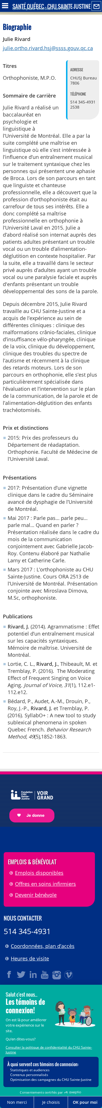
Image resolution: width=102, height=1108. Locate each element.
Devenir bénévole (36, 894)
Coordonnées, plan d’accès (43, 946)
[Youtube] (45, 974)
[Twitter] (21, 974)
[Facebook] (9, 974)
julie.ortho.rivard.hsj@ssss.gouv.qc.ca (48, 48)
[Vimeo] (69, 974)
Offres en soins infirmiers (45, 883)
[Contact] (96, 6)
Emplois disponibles (39, 872)
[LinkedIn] (33, 974)
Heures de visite (30, 958)
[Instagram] (57, 974)
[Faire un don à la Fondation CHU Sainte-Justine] (29, 801)
